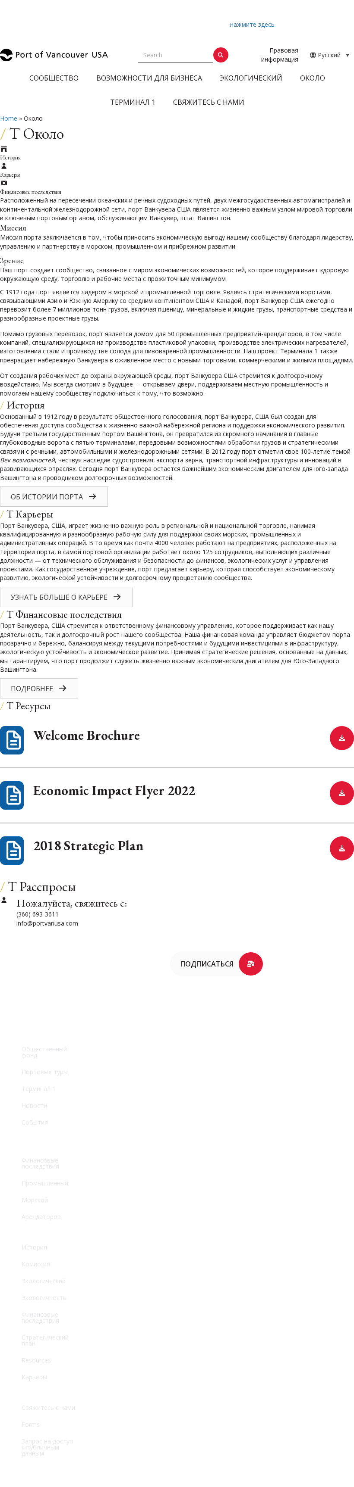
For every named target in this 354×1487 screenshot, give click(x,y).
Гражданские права (132, 1467)
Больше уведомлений (170, 33)
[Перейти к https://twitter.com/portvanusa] (27, 990)
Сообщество (54, 78)
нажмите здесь (252, 24)
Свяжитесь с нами (208, 102)
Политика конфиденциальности (214, 1467)
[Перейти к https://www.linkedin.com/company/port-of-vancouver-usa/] (66, 994)
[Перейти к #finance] (177, 523)
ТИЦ (207, 1475)
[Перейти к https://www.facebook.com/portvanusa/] (8, 994)
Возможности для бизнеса (149, 78)
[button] (342, 20)
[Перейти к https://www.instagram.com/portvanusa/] (45, 994)
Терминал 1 (132, 102)
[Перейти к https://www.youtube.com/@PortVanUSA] (8, 1015)
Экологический (251, 78)
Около (312, 78)
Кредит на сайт (242, 1475)
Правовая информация (279, 54)
